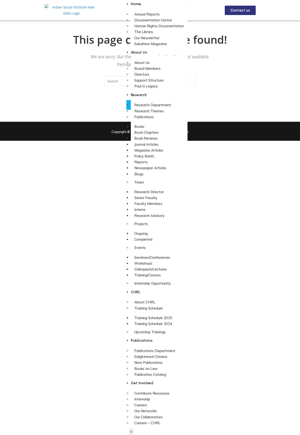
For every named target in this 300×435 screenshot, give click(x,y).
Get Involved (142, 383)
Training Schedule (148, 308)
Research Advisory (149, 215)
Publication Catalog (150, 374)
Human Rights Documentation (159, 26)
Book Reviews (146, 138)
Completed (143, 239)
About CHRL (144, 302)
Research (139, 95)
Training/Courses (147, 275)
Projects (141, 224)
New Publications (148, 362)
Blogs (138, 174)
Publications (144, 117)
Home (136, 4)
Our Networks (145, 411)
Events (140, 247)
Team (139, 182)
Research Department (152, 105)
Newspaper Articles (150, 168)
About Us (139, 52)
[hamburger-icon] (188, 1)
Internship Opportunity (152, 283)
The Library (143, 32)
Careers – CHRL (147, 423)
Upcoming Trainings (150, 332)
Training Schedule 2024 (153, 323)
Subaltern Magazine (150, 44)
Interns (140, 209)
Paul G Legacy (146, 86)
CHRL (135, 292)
